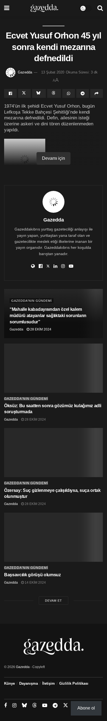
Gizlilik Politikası (73, 683)
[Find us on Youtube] (44, 705)
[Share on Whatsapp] (68, 93)
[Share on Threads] (54, 93)
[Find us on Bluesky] (24, 705)
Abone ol (86, 708)
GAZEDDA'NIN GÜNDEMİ (31, 300)
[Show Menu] (6, 8)
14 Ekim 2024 (35, 582)
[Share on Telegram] (82, 93)
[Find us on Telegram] (55, 705)
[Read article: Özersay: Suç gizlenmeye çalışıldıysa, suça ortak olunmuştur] (53, 452)
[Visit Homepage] (44, 8)
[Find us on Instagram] (14, 705)
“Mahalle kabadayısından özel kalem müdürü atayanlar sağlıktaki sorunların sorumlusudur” (48, 315)
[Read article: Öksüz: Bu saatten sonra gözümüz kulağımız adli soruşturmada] (53, 368)
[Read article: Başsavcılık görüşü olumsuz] (53, 537)
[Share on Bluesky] (39, 93)
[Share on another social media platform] (96, 93)
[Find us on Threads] (34, 705)
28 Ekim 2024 (40, 329)
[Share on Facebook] (10, 93)
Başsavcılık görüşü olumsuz (32, 574)
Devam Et (53, 600)
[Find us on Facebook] (5, 705)
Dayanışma (28, 683)
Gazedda (25, 72)
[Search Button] (100, 8)
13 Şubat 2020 (52, 72)
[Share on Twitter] (24, 93)
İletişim (48, 683)
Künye (9, 683)
